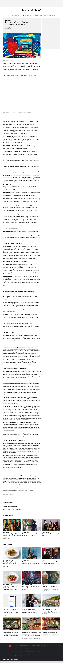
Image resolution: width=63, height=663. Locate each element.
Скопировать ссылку (8, 502)
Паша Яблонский (9, 31)
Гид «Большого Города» (8, 560)
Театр (13, 509)
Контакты (16, 659)
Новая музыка (19, 509)
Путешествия (45, 607)
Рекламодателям (10, 659)
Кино (43, 560)
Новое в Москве (6, 631)
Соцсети (5, 607)
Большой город (5, 646)
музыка (9, 509)
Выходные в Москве (27, 607)
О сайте (4, 659)
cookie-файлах (35, 654)
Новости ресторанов (7, 584)
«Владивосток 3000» (29, 63)
